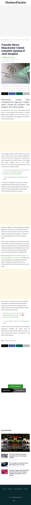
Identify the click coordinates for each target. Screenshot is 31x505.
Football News (19, 390)
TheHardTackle (15, 2)
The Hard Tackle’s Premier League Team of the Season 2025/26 (18, 455)
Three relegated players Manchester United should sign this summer (14, 447)
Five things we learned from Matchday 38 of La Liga (18, 463)
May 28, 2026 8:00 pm (6, 450)
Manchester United (10, 340)
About (4, 489)
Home (2, 40)
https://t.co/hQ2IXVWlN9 (10, 317)
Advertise (10, 489)
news (6, 40)
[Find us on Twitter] (14, 501)
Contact (26, 489)
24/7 (23, 390)
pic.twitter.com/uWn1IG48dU (12, 174)
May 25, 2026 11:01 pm (13, 477)
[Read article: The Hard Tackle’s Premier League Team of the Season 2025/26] (4, 455)
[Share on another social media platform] (26, 93)
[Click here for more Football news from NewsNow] (8, 390)
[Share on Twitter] (4, 93)
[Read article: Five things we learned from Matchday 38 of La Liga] (4, 464)
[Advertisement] (15, 21)
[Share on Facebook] (12, 93)
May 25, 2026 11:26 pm (13, 466)
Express (15, 110)
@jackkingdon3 (7, 315)
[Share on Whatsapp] (19, 93)
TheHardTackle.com (17, 497)
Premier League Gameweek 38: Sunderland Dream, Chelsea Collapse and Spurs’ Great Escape (19, 472)
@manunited (17, 172)
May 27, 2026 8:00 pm (13, 459)
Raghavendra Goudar (9, 57)
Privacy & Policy (18, 489)
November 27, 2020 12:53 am (10, 59)
